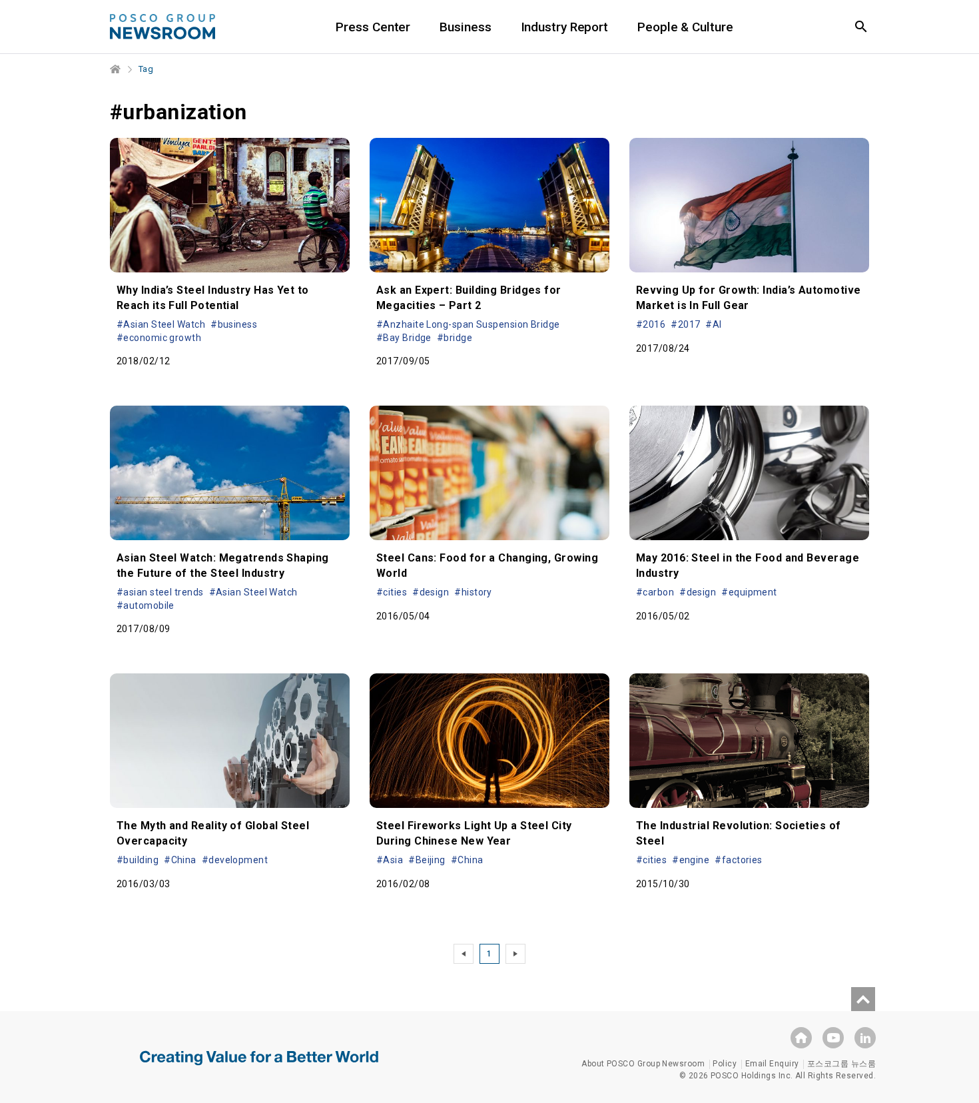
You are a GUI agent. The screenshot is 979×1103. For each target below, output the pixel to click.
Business (465, 27)
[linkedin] (865, 1037)
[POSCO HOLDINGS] (801, 1037)
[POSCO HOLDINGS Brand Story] (259, 1067)
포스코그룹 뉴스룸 (841, 1063)
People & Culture (685, 27)
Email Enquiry (772, 1063)
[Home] (116, 69)
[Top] (863, 999)
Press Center (373, 27)
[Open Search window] (861, 27)
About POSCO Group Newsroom (643, 1063)
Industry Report (565, 27)
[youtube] (833, 1037)
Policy (725, 1063)
